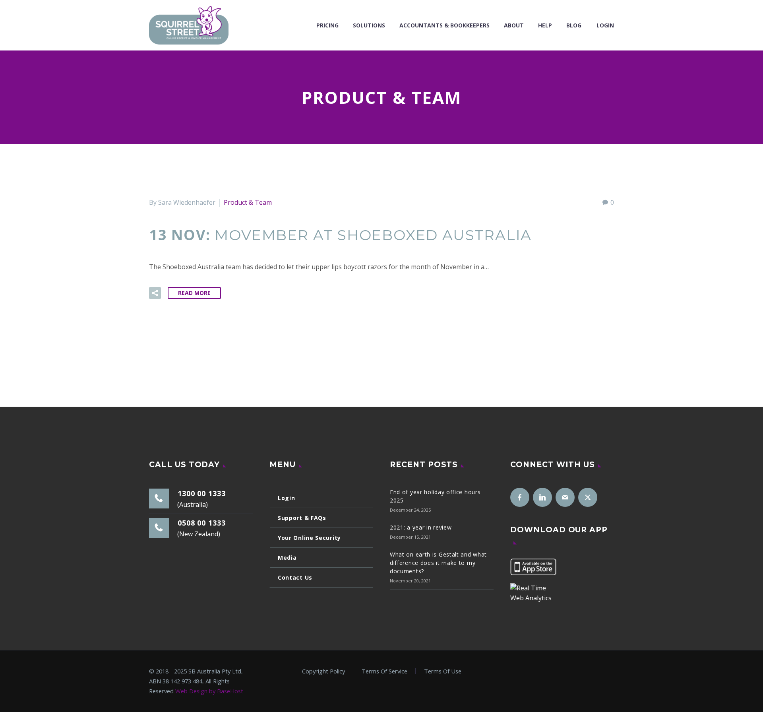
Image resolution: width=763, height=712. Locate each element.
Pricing (327, 25)
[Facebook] (519, 497)
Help (545, 25)
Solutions (369, 25)
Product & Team (248, 202)
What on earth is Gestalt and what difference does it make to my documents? (438, 563)
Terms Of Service (384, 671)
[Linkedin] (542, 497)
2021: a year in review (420, 527)
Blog (573, 25)
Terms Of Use (442, 671)
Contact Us (295, 577)
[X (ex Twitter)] (587, 497)
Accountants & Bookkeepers (444, 25)
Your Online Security (309, 537)
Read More (194, 293)
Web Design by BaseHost (209, 691)
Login (605, 25)
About (514, 25)
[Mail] (565, 497)
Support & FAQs (302, 518)
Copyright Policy (323, 671)
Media (287, 557)
